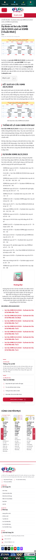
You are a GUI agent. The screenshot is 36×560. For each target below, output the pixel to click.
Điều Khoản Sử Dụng (7, 496)
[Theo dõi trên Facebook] (2, 548)
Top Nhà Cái (5, 519)
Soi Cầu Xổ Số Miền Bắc (6, 24)
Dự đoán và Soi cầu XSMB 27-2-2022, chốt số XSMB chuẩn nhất (5, 429)
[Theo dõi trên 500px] (18, 548)
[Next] (33, 434)
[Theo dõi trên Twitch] (21, 548)
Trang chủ (4, 3)
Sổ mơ (23, 3)
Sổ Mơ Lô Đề (5, 516)
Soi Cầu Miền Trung (6, 527)
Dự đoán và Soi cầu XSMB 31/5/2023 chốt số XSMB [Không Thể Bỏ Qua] (30, 428)
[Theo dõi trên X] (5, 548)
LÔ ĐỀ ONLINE (5, 20)
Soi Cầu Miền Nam (6, 524)
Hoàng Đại (17, 36)
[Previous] (2, 434)
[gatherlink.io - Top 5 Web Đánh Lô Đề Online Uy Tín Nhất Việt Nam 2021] (18, 10)
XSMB (30, 3)
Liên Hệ (4, 504)
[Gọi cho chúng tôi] (12, 548)
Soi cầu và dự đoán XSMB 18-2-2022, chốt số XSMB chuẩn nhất (18, 428)
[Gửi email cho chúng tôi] (9, 548)
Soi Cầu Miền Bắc (6, 521)
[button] (4, 10)
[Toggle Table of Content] (13, 78)
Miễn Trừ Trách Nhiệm (7, 498)
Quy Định (4, 501)
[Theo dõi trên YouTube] (15, 548)
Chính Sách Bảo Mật (7, 493)
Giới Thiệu (4, 490)
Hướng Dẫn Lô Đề (6, 513)
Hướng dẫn (14, 3)
